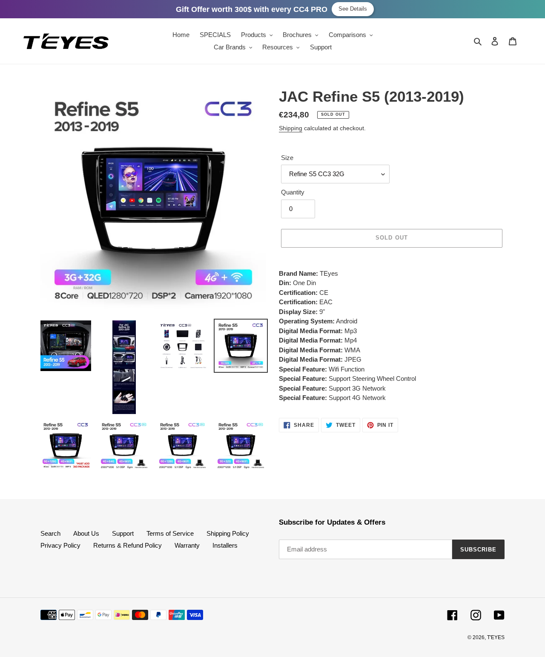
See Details (352, 9)
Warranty (187, 545)
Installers (225, 545)
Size (287, 157)
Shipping (290, 128)
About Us (86, 533)
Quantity (292, 192)
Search (50, 533)
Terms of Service (170, 533)
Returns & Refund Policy (127, 545)
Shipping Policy (228, 533)
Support (123, 533)
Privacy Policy (60, 545)
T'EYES (496, 637)
